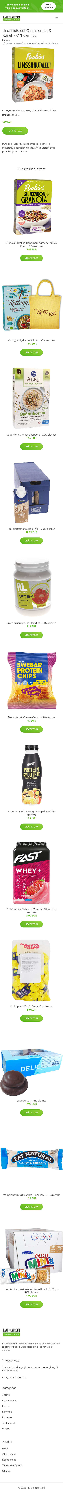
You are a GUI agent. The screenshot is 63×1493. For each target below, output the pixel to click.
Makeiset (7, 1417)
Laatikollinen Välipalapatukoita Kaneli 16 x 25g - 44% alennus (31, 1291)
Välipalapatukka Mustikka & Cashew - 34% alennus (31, 1194)
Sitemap (6, 1471)
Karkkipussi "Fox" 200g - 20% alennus (31, 1006)
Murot (53, 110)
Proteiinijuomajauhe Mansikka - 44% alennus (31, 623)
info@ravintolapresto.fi (14, 1377)
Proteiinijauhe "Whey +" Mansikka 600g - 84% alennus (31, 911)
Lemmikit (7, 1411)
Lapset (6, 1406)
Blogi (5, 1448)
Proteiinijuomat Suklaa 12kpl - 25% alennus (31, 528)
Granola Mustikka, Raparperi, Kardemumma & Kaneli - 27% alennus (31, 244)
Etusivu (6, 40)
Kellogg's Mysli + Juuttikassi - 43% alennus (31, 340)
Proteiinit (44, 110)
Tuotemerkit (8, 1423)
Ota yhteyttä (9, 1454)
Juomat (6, 1394)
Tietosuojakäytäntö (12, 1465)
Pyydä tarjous (48, 6)
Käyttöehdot (9, 1459)
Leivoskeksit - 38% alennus (31, 1100)
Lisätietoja (15, 130)
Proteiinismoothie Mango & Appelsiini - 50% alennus (31, 813)
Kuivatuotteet (23, 110)
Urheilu (35, 110)
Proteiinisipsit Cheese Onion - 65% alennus (31, 717)
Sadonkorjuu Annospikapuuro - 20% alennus (31, 434)
